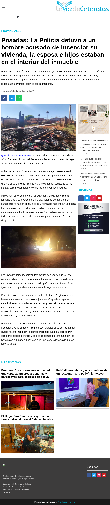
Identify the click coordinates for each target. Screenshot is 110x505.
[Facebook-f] (81, 198)
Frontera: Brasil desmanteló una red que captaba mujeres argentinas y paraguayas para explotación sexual (25, 373)
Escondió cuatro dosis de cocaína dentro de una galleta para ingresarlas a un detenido (93, 162)
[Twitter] (87, 198)
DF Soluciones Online (66, 502)
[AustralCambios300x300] (93, 233)
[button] (3, 7)
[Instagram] (93, 198)
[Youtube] (99, 198)
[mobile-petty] (93, 133)
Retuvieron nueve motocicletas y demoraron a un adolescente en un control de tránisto (93, 176)
